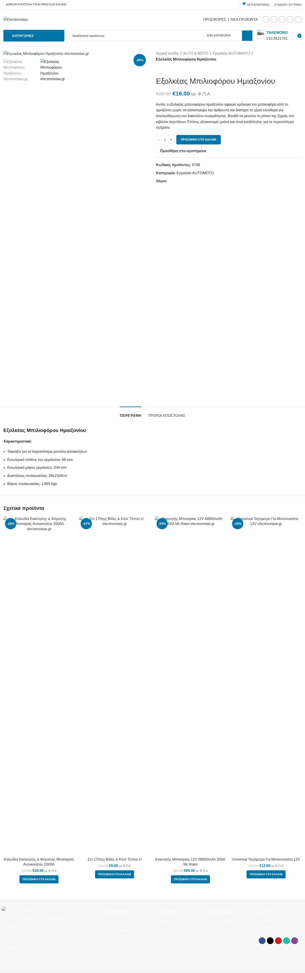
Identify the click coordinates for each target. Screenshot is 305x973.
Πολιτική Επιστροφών (173, 947)
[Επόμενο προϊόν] (169, 69)
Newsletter (215, 930)
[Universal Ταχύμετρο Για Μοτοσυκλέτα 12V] (266, 685)
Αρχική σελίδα (167, 53)
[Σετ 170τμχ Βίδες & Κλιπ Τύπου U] (114, 685)
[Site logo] (15, 19)
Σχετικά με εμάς (117, 922)
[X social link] (273, 19)
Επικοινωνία (217, 938)
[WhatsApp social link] (290, 19)
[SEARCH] (247, 35)
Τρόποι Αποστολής (120, 938)
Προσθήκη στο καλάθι (198, 139)
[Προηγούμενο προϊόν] (158, 69)
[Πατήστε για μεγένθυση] (12, 47)
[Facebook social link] (265, 19)
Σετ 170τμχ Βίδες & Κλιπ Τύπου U (115, 859)
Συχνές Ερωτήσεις (222, 922)
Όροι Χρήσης (115, 947)
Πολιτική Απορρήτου (121, 955)
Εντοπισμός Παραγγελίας (176, 938)
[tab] (130, 413)
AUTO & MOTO (195, 53)
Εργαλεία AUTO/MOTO (231, 53)
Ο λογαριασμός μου (171, 930)
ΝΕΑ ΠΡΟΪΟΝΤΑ (244, 19)
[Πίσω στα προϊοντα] (164, 69)
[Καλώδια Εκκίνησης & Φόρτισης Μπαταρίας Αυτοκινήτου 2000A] (39, 685)
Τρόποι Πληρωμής (120, 930)
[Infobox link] (272, 35)
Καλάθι (161, 922)
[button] (38, 879)
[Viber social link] (298, 19)
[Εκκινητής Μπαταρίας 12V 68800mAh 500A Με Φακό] (190, 685)
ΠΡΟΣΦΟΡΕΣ (214, 19)
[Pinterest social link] (282, 19)
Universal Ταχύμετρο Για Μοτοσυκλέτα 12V (266, 859)
